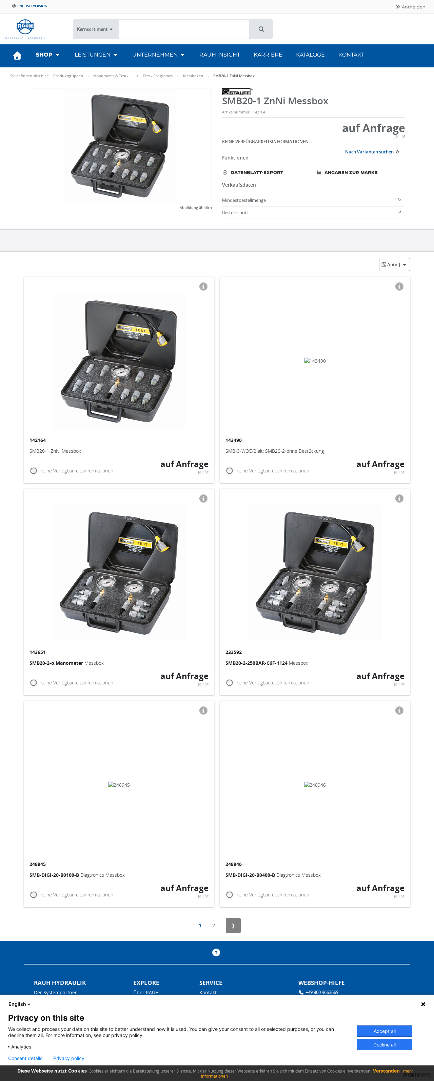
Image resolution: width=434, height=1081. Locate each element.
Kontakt (351, 54)
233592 (234, 652)
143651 (38, 652)
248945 (38, 864)
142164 (38, 440)
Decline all (384, 1044)
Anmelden (413, 6)
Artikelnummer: (236, 112)
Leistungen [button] (93, 54)
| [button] (394, 264)
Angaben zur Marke (350, 172)
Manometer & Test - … (113, 75)
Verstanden (386, 1070)
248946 (234, 864)
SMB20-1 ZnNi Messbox (234, 75)
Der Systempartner (55, 992)
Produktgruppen (68, 75)
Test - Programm (158, 75)
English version (31, 5)
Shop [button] (45, 54)
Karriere (268, 54)
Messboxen (193, 75)
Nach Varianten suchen (370, 152)
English (17, 1004)
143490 (234, 440)
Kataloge (310, 54)
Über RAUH (146, 992)
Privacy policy (68, 1058)
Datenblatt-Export (256, 172)
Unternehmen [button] (155, 54)
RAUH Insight (219, 54)
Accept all (385, 1031)
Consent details (25, 1058)
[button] (261, 29)
